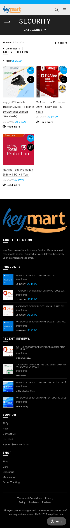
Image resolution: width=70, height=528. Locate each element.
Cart (5, 466)
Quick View (31, 69)
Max (13, 60)
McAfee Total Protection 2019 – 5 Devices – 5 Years (51, 107)
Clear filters (13, 48)
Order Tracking (11, 482)
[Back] (7, 22)
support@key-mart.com (16, 444)
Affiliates (34, 502)
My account (9, 477)
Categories (33, 29)
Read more (13, 126)
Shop (5, 461)
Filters (59, 42)
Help (5, 428)
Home (9, 42)
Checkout (8, 471)
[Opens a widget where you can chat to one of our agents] (56, 521)
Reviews (47, 502)
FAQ (5, 423)
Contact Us (9, 433)
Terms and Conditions (29, 498)
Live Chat (8, 438)
